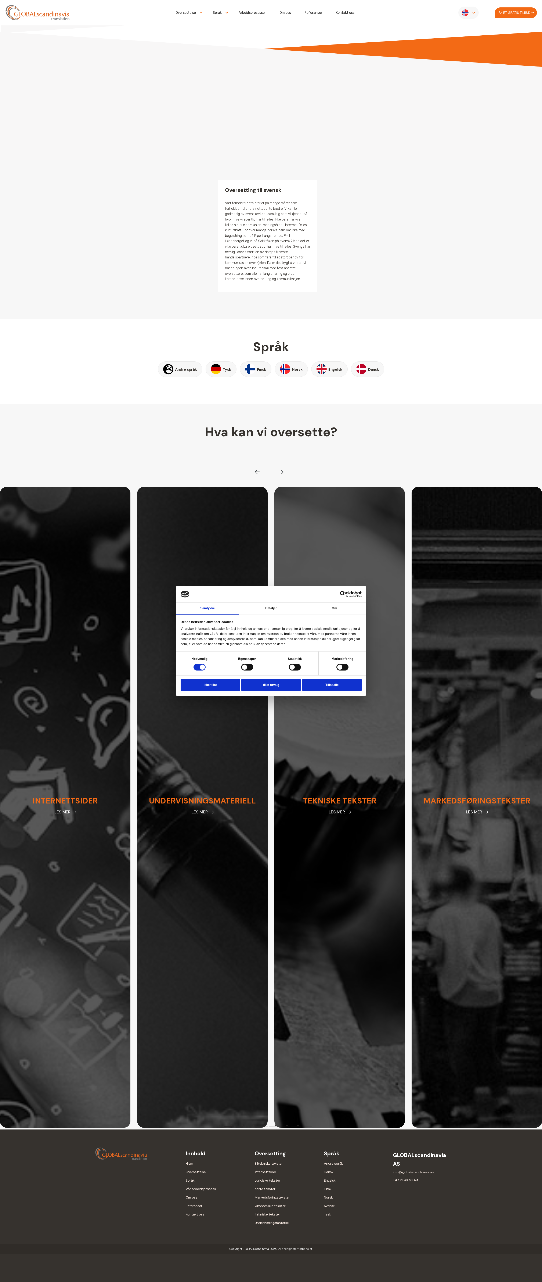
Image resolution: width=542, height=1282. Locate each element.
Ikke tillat (210, 685)
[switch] (247, 667)
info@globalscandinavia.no (413, 1172)
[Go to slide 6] (285, 1126)
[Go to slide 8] (307, 1126)
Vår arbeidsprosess (201, 1189)
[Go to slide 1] (229, 1126)
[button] (187, 12)
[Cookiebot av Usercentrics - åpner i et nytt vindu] (343, 594)
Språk (190, 1180)
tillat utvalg (271, 685)
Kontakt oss (345, 13)
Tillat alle (332, 685)
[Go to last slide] (257, 472)
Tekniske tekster (267, 1214)
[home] (37, 12)
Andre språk (333, 1163)
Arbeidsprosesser (252, 13)
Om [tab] (334, 608)
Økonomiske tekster (270, 1206)
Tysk (327, 1214)
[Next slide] (281, 472)
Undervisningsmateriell (272, 1223)
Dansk (328, 1172)
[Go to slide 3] (251, 1126)
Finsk (328, 1189)
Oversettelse (196, 1172)
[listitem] (65, 807)
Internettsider (265, 1172)
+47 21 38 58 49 (405, 1180)
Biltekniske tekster (269, 1163)
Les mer (62, 812)
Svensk (329, 1206)
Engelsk (330, 1180)
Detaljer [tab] (271, 608)
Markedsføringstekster (272, 1197)
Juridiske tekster (267, 1180)
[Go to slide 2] (240, 1126)
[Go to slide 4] (262, 1126)
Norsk (328, 1197)
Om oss (285, 13)
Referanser (313, 13)
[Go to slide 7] (296, 1126)
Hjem (189, 1163)
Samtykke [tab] (207, 608)
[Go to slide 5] (274, 1126)
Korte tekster (265, 1189)
